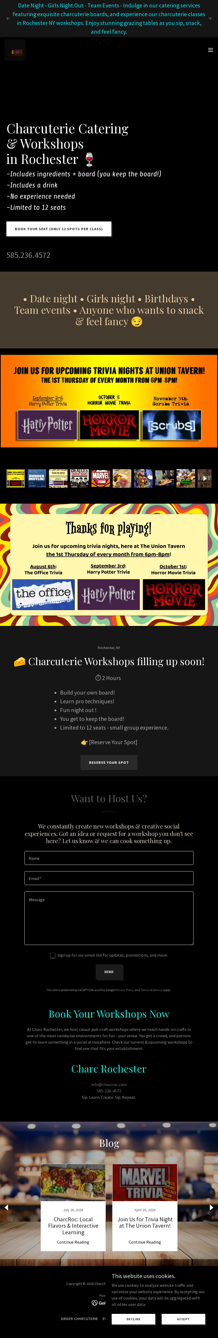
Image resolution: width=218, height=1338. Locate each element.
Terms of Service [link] (151, 990)
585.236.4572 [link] (28, 255)
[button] (210, 50)
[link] (15, 49)
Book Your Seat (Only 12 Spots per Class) (59, 228)
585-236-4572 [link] (109, 1090)
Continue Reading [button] (73, 1242)
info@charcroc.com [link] (109, 1084)
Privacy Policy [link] (124, 990)
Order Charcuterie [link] (79, 1318)
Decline (134, 1319)
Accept (183, 1319)
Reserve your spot (109, 762)
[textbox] (108, 858)
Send (109, 971)
